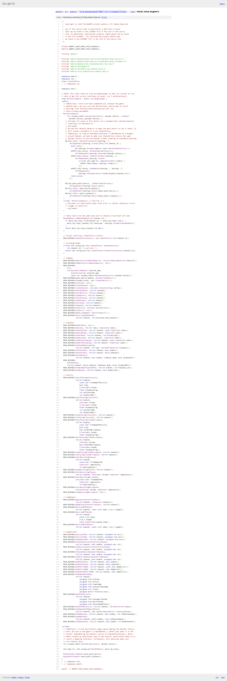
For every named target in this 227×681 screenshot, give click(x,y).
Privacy (20, 677)
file (104, 17)
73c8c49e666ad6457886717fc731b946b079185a (102, 11)
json (223, 677)
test (133, 11)
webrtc (59, 11)
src (66, 11)
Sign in (222, 4)
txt (217, 677)
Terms (27, 677)
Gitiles (14, 677)
